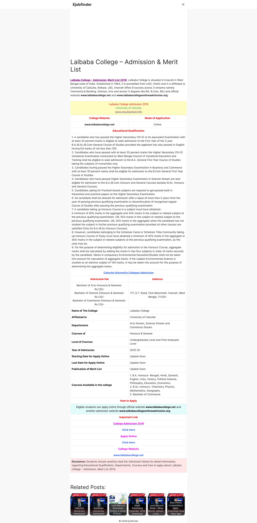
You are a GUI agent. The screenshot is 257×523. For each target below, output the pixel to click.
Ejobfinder (82, 4)
